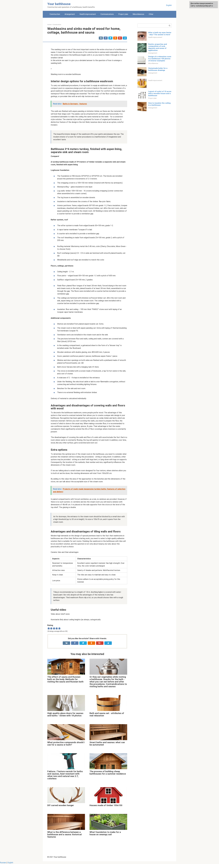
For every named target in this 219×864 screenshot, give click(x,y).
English (169, 5)
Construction (55, 14)
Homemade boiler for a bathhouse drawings (157, 69)
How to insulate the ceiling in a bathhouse (159, 104)
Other (151, 14)
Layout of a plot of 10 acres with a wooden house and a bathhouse (159, 93)
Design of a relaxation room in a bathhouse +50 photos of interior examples (159, 59)
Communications (107, 14)
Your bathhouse (58, 4)
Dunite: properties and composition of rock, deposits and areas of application (157, 47)
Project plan (123, 14)
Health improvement (88, 14)
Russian (3, 862)
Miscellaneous (138, 14)
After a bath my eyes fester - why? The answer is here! (159, 34)
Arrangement (70, 14)
